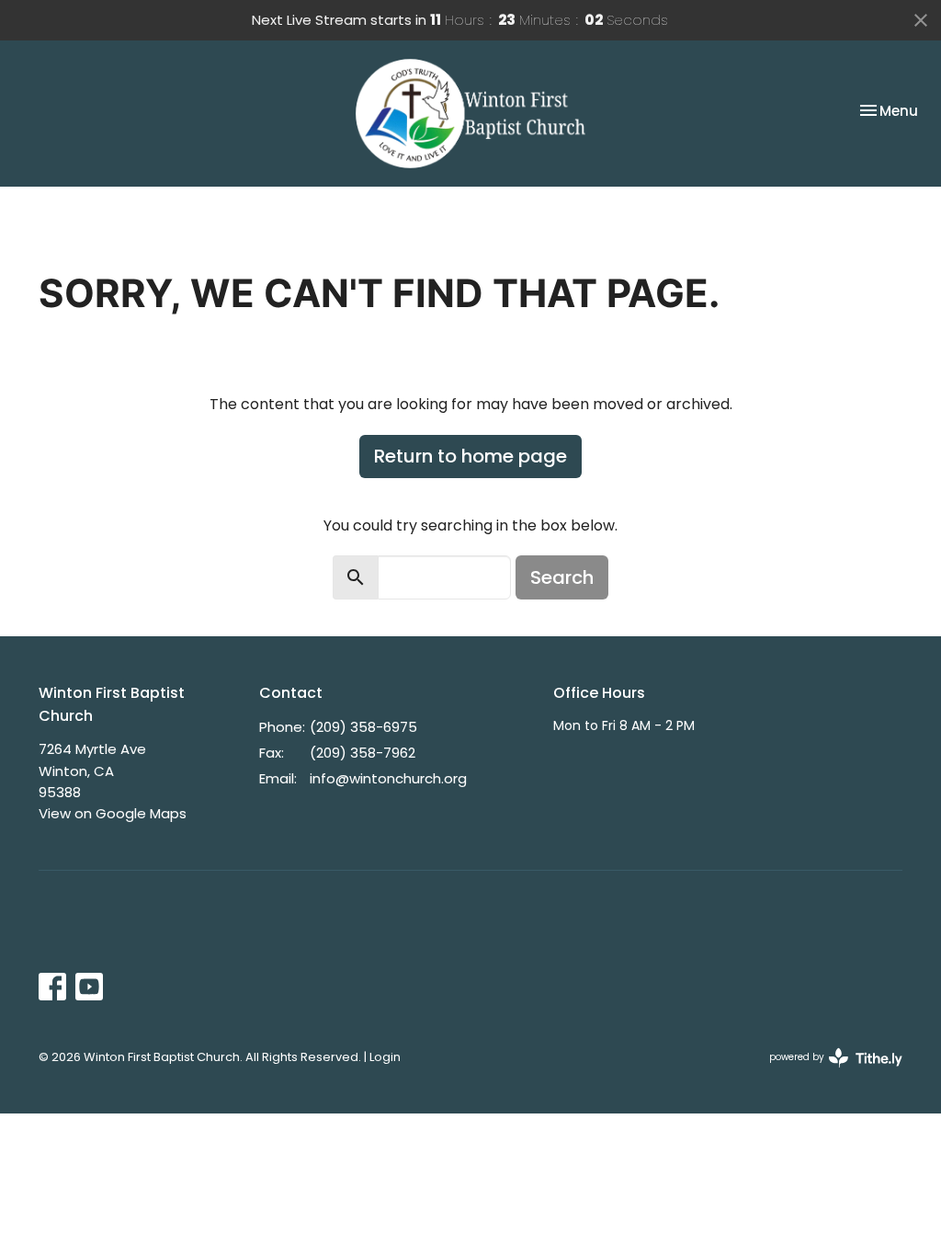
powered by (827, 1072)
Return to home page (470, 456)
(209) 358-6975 (363, 726)
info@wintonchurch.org (388, 778)
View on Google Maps (113, 813)
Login (385, 1057)
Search (562, 577)
